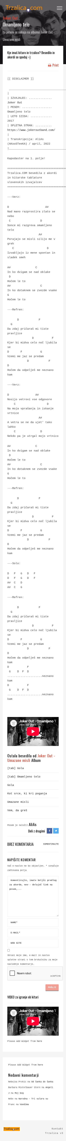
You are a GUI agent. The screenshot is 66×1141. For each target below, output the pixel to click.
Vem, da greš (17, 810)
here (39, 1041)
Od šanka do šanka (42, 1082)
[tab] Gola (15, 768)
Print (55, 65)
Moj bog (19, 1093)
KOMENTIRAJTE (51, 844)
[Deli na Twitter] (56, 831)
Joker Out (10, 18)
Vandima (24, 1104)
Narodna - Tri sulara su (33, 1099)
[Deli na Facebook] (49, 831)
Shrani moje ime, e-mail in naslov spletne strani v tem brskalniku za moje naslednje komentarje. (32, 959)
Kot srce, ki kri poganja (27, 793)
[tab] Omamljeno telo (23, 776)
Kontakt (57, 1128)
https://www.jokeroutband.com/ (31, 130)
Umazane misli (18, 802)
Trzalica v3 (54, 1133)
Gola (10, 785)
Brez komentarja (20, 844)
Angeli (49, 1087)
